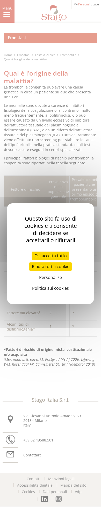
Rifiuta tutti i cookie (50, 266)
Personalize (50, 277)
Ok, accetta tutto (50, 256)
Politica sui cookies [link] (50, 288)
